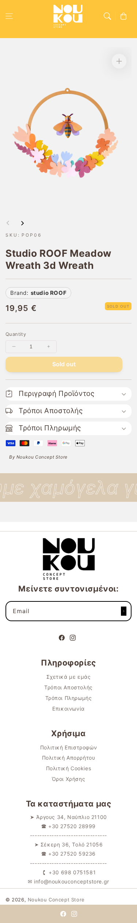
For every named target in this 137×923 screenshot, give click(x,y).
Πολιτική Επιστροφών (68, 747)
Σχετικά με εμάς (68, 677)
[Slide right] (22, 223)
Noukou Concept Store (56, 899)
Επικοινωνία (68, 708)
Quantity (15, 334)
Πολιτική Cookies (68, 768)
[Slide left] (8, 223)
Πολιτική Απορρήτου (68, 758)
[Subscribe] (123, 611)
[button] (9, 16)
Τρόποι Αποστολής (68, 687)
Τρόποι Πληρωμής (68, 698)
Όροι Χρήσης (68, 779)
